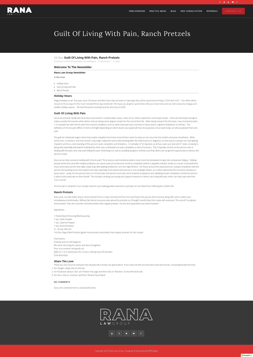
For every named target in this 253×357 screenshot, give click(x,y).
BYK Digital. (153, 350)
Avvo (59, 275)
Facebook (61, 271)
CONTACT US (233, 11)
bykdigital (91, 61)
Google (60, 268)
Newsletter (78, 61)
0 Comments (104, 61)
